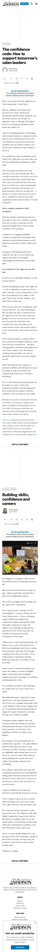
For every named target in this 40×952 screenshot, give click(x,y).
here (35, 434)
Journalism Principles (20, 908)
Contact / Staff (20, 906)
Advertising (20, 903)
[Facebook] (21, 78)
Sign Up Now (20, 947)
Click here (6, 420)
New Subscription (20, 917)
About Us (20, 901)
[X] (27, 78)
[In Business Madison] (10, 3)
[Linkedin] (32, 78)
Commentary (6, 44)
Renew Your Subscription (20, 919)
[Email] (16, 78)
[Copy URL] (11, 78)
